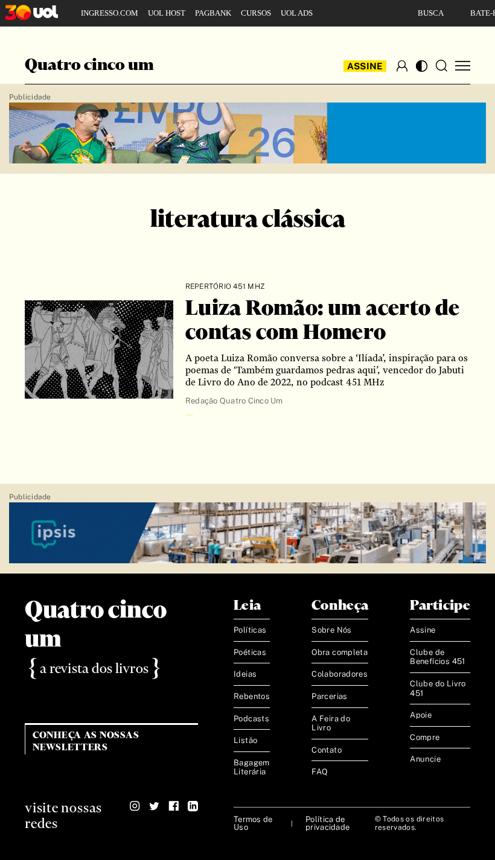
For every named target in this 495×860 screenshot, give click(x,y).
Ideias (245, 673)
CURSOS (256, 12)
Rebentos (252, 696)
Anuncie (425, 759)
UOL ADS (297, 12)
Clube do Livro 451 (437, 688)
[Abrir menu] (462, 66)
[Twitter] (154, 806)
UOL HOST (166, 12)
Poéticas (250, 652)
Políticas (250, 629)
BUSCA (431, 12)
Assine (365, 66)
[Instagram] (135, 806)
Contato (326, 749)
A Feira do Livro (330, 723)
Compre (424, 737)
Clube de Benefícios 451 (437, 657)
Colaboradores (339, 673)
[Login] (402, 66)
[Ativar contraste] (421, 66)
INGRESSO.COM (109, 12)
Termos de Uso (253, 823)
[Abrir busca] (441, 66)
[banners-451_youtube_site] (247, 134)
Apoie (421, 714)
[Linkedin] (193, 806)
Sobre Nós (331, 629)
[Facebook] (173, 806)
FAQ (319, 771)
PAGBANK (213, 12)
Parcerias (329, 696)
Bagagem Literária (252, 767)
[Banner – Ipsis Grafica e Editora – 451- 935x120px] (247, 533)
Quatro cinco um (89, 66)
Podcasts (251, 718)
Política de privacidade (327, 823)
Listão (245, 740)
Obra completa (339, 652)
